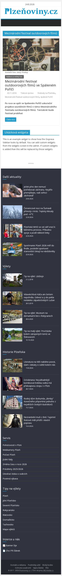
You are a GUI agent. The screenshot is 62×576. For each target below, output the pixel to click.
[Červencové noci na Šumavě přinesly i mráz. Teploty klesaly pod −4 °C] (12, 206)
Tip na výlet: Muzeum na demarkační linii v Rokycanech (38, 314)
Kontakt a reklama (18, 565)
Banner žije (11, 545)
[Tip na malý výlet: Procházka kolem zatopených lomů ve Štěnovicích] (12, 329)
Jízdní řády (8, 459)
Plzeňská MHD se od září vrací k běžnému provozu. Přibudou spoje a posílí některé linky (39, 229)
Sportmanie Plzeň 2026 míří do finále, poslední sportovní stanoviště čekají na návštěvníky (39, 248)
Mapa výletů (9, 529)
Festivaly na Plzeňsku (46, 93)
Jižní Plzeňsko (9, 500)
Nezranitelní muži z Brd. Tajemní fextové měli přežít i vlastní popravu (39, 420)
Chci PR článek (13, 550)
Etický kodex (47, 565)
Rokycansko (8, 510)
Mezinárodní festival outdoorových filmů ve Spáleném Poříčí (30, 85)
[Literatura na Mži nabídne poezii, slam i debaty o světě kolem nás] (12, 360)
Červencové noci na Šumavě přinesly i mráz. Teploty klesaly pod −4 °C (38, 211)
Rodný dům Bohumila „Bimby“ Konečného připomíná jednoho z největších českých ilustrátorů (40, 401)
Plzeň (5, 495)
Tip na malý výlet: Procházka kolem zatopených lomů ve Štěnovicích (37, 334)
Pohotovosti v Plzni (12, 445)
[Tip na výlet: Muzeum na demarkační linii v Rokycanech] (12, 311)
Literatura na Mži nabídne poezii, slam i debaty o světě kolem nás (40, 363)
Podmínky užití (34, 565)
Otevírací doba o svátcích (15, 473)
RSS (47, 568)
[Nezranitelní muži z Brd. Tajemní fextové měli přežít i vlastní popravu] (12, 415)
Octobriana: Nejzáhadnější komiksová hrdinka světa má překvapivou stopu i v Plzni (38, 382)
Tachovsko (8, 524)
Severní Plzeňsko (11, 505)
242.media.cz (48, 570)
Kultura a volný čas (14, 76)
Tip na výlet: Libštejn (34, 276)
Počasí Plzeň (9, 454)
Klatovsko (7, 514)
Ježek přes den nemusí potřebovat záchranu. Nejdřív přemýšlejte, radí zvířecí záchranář (38, 191)
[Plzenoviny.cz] (6, 22)
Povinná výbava (10, 478)
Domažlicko (8, 519)
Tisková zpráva (27, 93)
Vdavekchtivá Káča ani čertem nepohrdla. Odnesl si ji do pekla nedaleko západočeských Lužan (39, 297)
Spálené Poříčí (47, 97)
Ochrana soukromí (23, 568)
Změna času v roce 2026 (15, 464)
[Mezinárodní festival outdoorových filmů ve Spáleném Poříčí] (31, 40)
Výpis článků (38, 568)
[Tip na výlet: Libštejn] (12, 274)
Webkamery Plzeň (11, 449)
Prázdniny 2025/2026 (13, 469)
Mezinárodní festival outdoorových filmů (22, 97)
